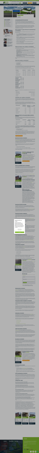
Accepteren (19, 232)
